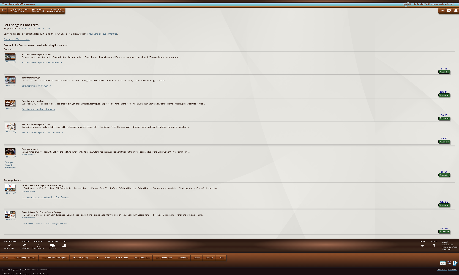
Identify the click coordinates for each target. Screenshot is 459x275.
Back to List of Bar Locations (17, 39)
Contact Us (183, 258)
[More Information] (28, 155)
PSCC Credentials (142, 258)
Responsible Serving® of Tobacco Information (42, 132)
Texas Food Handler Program (53, 258)
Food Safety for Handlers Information (38, 109)
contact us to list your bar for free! (102, 34)
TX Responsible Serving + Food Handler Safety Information (45, 197)
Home (3, 10)
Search (197, 258)
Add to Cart (445, 72)
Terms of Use (442, 269)
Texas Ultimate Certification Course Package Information (44, 224)
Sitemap (209, 258)
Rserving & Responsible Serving (14, 270)
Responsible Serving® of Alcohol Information (42, 62)
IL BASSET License (8, 274)
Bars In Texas (122, 258)
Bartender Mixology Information (36, 86)
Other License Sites (164, 258)
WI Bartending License (24, 274)
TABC (96, 258)
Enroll (107, 258)
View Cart (422, 241)
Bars (24, 28)
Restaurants (34, 28)
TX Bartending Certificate (25, 258)
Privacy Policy (452, 269)
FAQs (221, 258)
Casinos (46, 28)
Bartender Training (80, 258)
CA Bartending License (41, 274)
